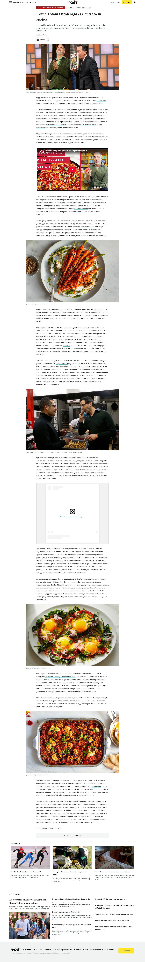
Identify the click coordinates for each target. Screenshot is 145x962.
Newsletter (17, 2)
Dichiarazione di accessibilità (102, 949)
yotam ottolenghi (54, 828)
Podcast (25, 2)
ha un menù (101, 100)
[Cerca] (30, 2)
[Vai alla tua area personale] (135, 2)
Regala (118, 2)
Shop (112, 2)
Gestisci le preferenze (62, 949)
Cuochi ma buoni (81, 208)
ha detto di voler (84, 226)
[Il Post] (72, 2)
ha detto (66, 345)
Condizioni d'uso (81, 949)
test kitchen (96, 786)
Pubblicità (38, 949)
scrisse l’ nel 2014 (60, 676)
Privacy (47, 949)
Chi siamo (27, 949)
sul (88, 124)
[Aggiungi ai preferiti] (48, 39)
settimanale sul (56, 124)
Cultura (69, 8)
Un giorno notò (62, 363)
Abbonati (126, 2)
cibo (44, 828)
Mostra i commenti (72, 835)
